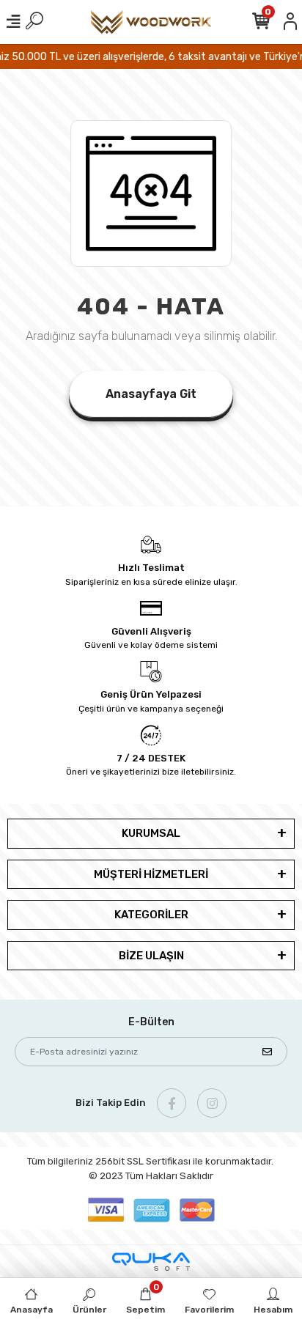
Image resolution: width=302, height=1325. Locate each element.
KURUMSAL (151, 833)
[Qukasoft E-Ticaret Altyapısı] (151, 1261)
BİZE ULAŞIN (151, 955)
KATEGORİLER (151, 914)
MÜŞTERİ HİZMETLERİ (151, 874)
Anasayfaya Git (151, 394)
